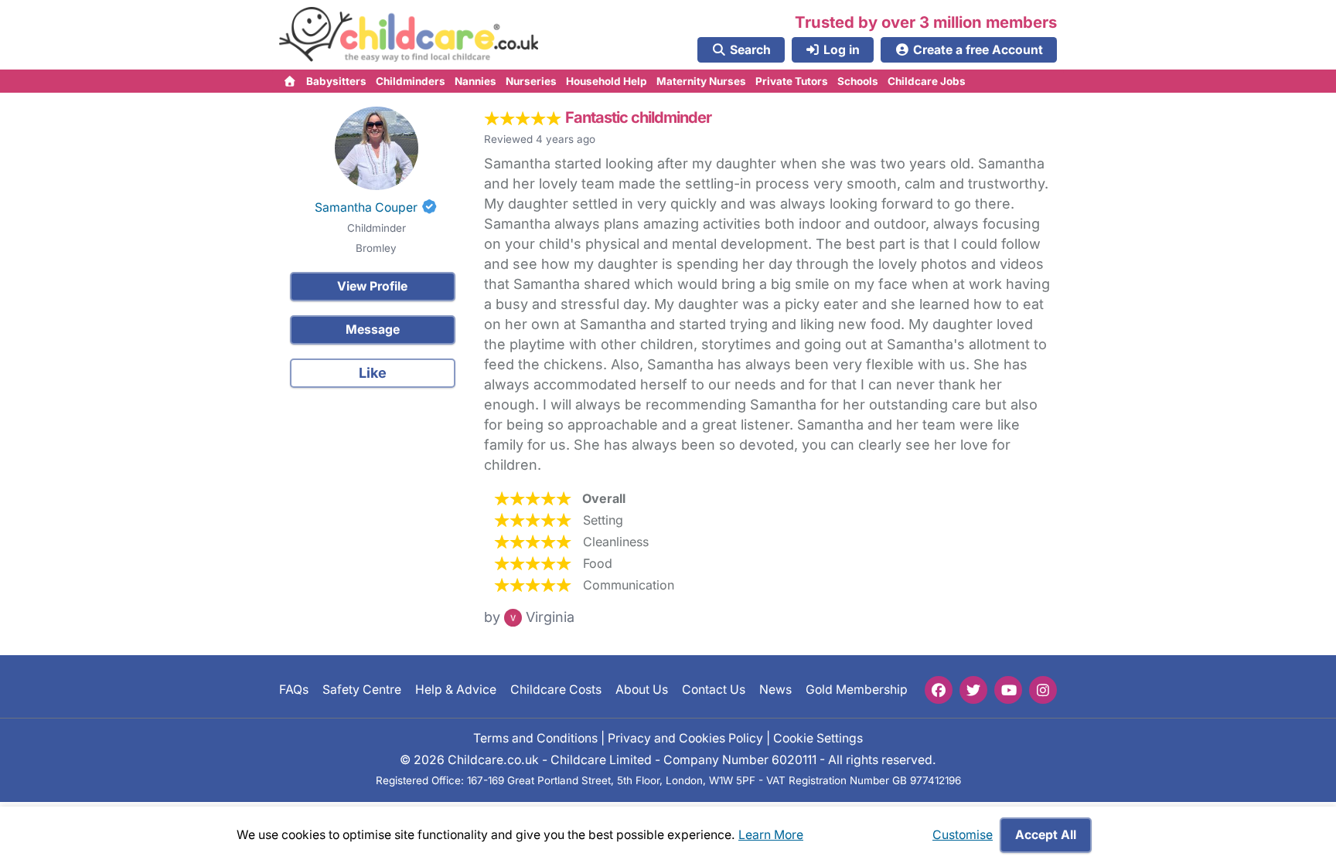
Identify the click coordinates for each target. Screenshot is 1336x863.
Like (373, 373)
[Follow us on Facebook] (939, 690)
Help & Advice (455, 689)
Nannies (475, 81)
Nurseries (531, 81)
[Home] (290, 81)
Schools (857, 81)
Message (373, 329)
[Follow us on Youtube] (1008, 690)
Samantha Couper (366, 207)
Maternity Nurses (701, 81)
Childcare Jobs (927, 81)
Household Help (606, 81)
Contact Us (713, 689)
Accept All (1045, 834)
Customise (962, 834)
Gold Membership (857, 689)
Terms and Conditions (535, 737)
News (775, 689)
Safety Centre (361, 689)
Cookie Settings (818, 737)
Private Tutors (791, 81)
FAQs (293, 689)
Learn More (770, 834)
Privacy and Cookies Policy (685, 737)
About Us (641, 689)
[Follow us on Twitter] (973, 690)
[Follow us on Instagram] (1043, 690)
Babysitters (336, 81)
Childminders (410, 81)
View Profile (372, 286)
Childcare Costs (556, 689)
